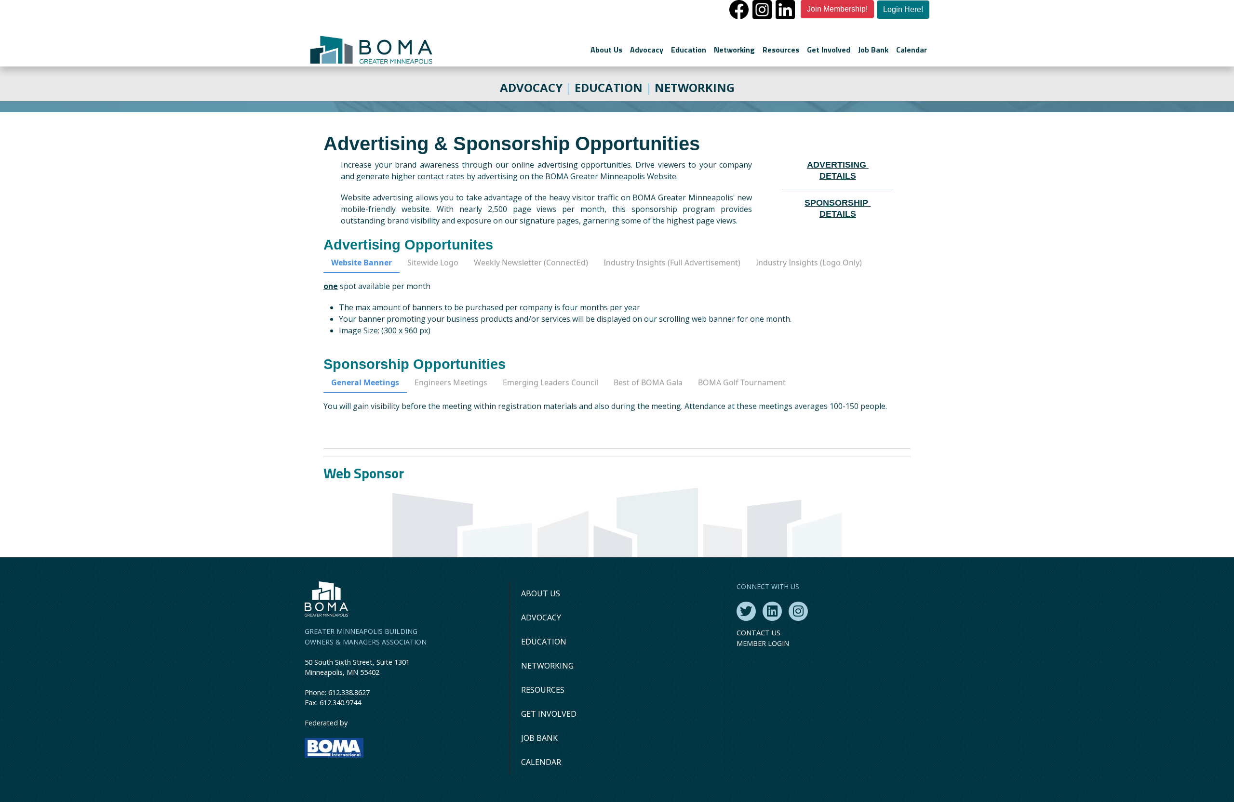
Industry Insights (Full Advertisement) (672, 262)
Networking (734, 49)
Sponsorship (838, 202)
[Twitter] (746, 611)
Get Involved (828, 49)
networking (695, 87)
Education (688, 49)
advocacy (531, 87)
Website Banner (361, 262)
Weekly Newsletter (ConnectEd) (531, 262)
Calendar (911, 49)
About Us (606, 49)
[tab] (361, 265)
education (609, 87)
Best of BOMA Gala (648, 382)
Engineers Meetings (451, 382)
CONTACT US (758, 632)
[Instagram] (798, 611)
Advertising (836, 164)
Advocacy (646, 49)
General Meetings (365, 382)
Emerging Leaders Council (550, 382)
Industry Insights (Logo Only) (809, 262)
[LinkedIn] (772, 611)
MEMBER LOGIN (763, 643)
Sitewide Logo (432, 262)
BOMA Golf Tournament (742, 382)
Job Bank (873, 49)
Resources (781, 49)
